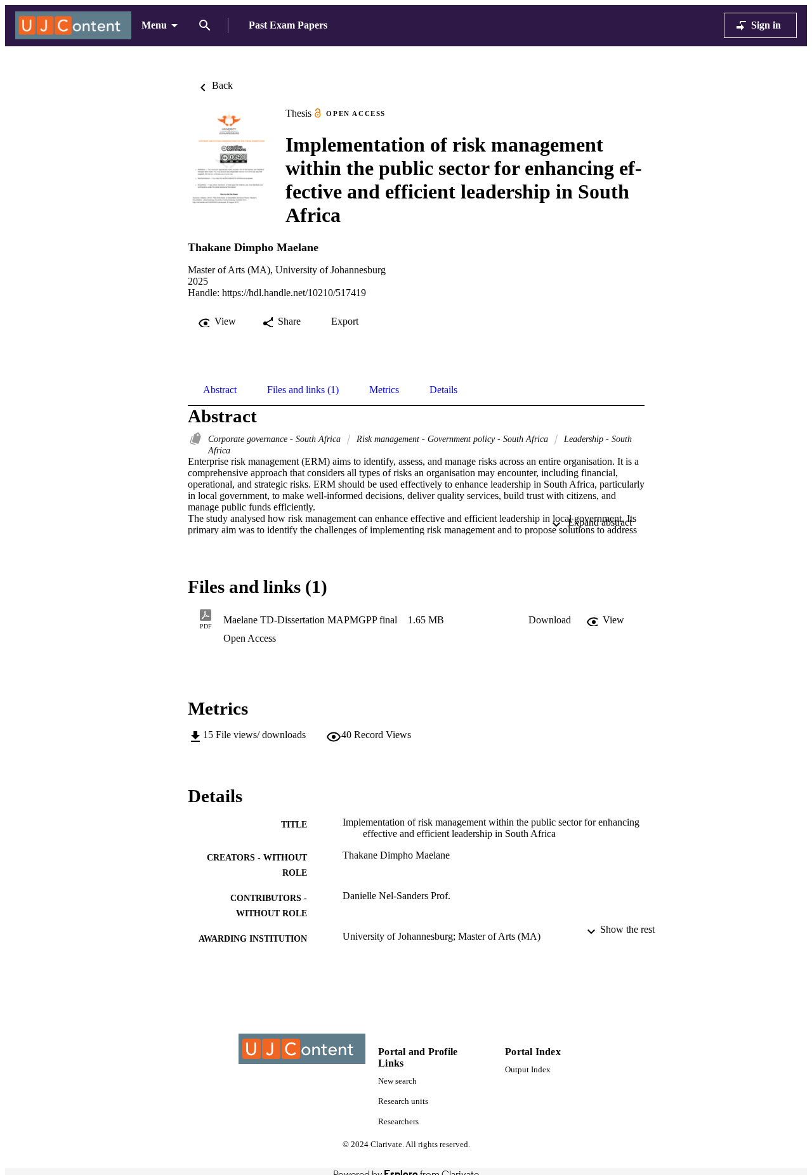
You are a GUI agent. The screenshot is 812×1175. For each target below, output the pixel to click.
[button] (550, 620)
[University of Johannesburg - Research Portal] (73, 25)
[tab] (220, 390)
